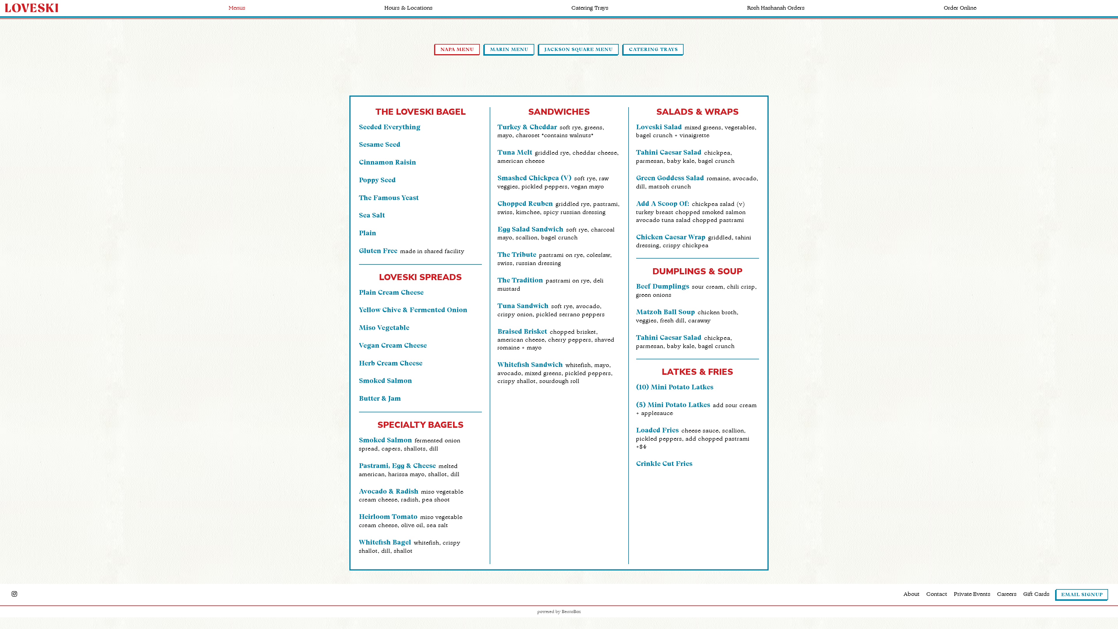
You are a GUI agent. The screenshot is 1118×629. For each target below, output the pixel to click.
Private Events (972, 594)
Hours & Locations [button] (409, 8)
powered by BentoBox (559, 612)
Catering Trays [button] (590, 8)
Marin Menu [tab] (509, 49)
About (912, 594)
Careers (1007, 594)
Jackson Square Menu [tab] (578, 49)
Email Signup (1082, 594)
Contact (936, 594)
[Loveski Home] (37, 7)
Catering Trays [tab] (653, 49)
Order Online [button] (960, 8)
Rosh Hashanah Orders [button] (776, 8)
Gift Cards (1036, 594)
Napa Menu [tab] (457, 49)
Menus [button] (237, 8)
